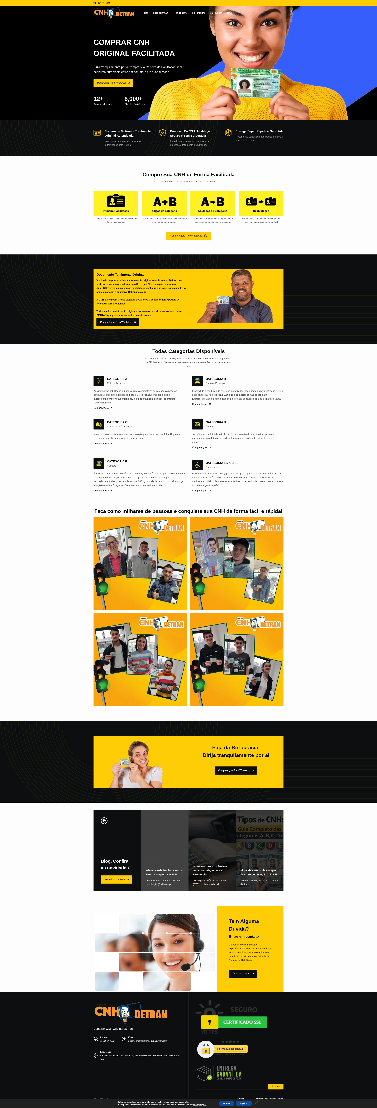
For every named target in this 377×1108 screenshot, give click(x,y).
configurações (199, 1104)
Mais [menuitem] (229, 13)
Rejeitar (243, 1103)
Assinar (276, 1086)
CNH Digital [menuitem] (181, 13)
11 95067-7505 (107, 1041)
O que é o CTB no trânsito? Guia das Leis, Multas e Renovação (210, 870)
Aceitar (226, 1103)
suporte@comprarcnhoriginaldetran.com (147, 1041)
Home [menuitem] (145, 13)
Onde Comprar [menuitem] (160, 13)
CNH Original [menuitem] (198, 13)
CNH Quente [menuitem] (216, 13)
